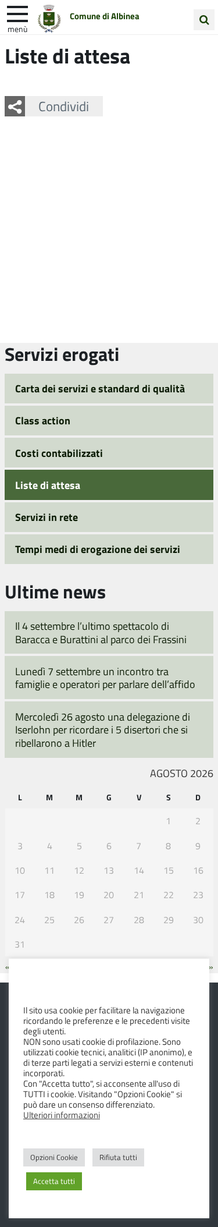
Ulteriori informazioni (61, 1114)
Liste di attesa (47, 484)
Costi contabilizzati (59, 452)
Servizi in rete (46, 516)
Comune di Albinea (105, 15)
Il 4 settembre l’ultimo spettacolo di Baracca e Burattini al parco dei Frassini (101, 632)
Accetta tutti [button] (54, 1181)
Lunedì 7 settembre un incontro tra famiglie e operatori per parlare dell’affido (105, 677)
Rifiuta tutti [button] (118, 1157)
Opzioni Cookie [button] (54, 1157)
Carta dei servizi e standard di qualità (100, 388)
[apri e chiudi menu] (17, 12)
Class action (42, 420)
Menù (17, 28)
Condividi (63, 106)
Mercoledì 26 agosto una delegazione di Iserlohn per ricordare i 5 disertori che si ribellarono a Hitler (102, 730)
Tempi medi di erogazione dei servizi (97, 548)
